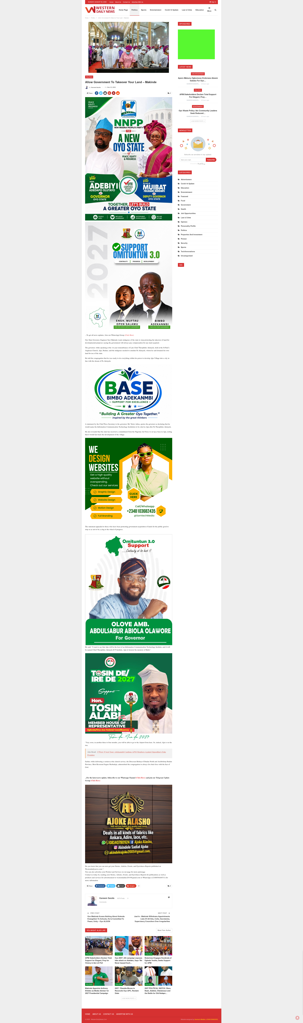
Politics (134, 10)
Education (200, 10)
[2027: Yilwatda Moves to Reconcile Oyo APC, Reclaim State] (128, 976)
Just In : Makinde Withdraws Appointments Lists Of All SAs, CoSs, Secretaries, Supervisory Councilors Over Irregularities (152, 919)
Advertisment (186, 179)
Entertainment (155, 10)
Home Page (123, 10)
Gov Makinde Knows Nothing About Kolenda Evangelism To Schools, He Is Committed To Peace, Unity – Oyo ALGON (106, 919)
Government (198, 106)
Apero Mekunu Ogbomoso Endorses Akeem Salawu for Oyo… (198, 79)
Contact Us (126, 2)
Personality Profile (188, 226)
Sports (143, 10)
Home (111, 2)
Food (183, 200)
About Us (118, 2)
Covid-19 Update (171, 10)
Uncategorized (198, 74)
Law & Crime (187, 10)
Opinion (184, 222)
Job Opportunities (188, 213)
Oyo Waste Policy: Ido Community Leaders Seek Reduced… (198, 112)
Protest (184, 239)
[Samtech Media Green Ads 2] (128, 481)
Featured (184, 196)
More (209, 11)
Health (183, 209)
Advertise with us (137, 2)
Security (184, 243)
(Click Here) (129, 335)
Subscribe (211, 160)
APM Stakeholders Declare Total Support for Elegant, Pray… (198, 95)
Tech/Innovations (188, 251)
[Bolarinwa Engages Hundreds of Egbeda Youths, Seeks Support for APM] (158, 945)
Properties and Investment (191, 234)
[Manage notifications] (297, 1018)
